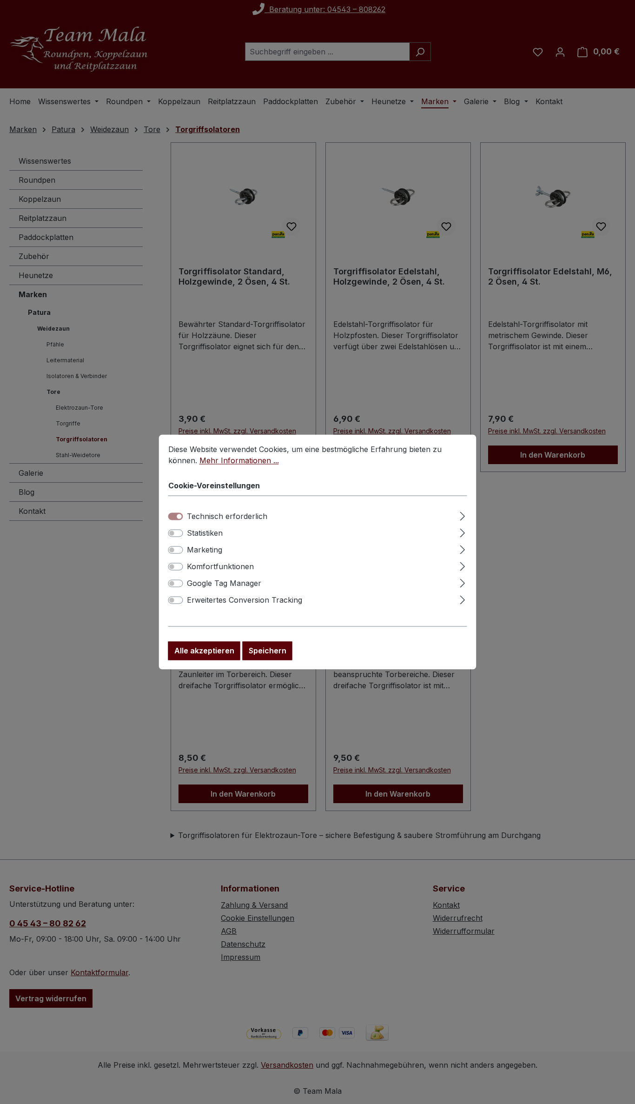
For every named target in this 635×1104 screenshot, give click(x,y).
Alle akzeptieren (204, 651)
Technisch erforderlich (227, 516)
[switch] (175, 533)
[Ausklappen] (462, 515)
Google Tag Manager (224, 583)
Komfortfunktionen (220, 567)
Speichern (267, 651)
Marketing (204, 550)
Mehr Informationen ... (239, 460)
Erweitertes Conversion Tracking (244, 600)
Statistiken (205, 533)
